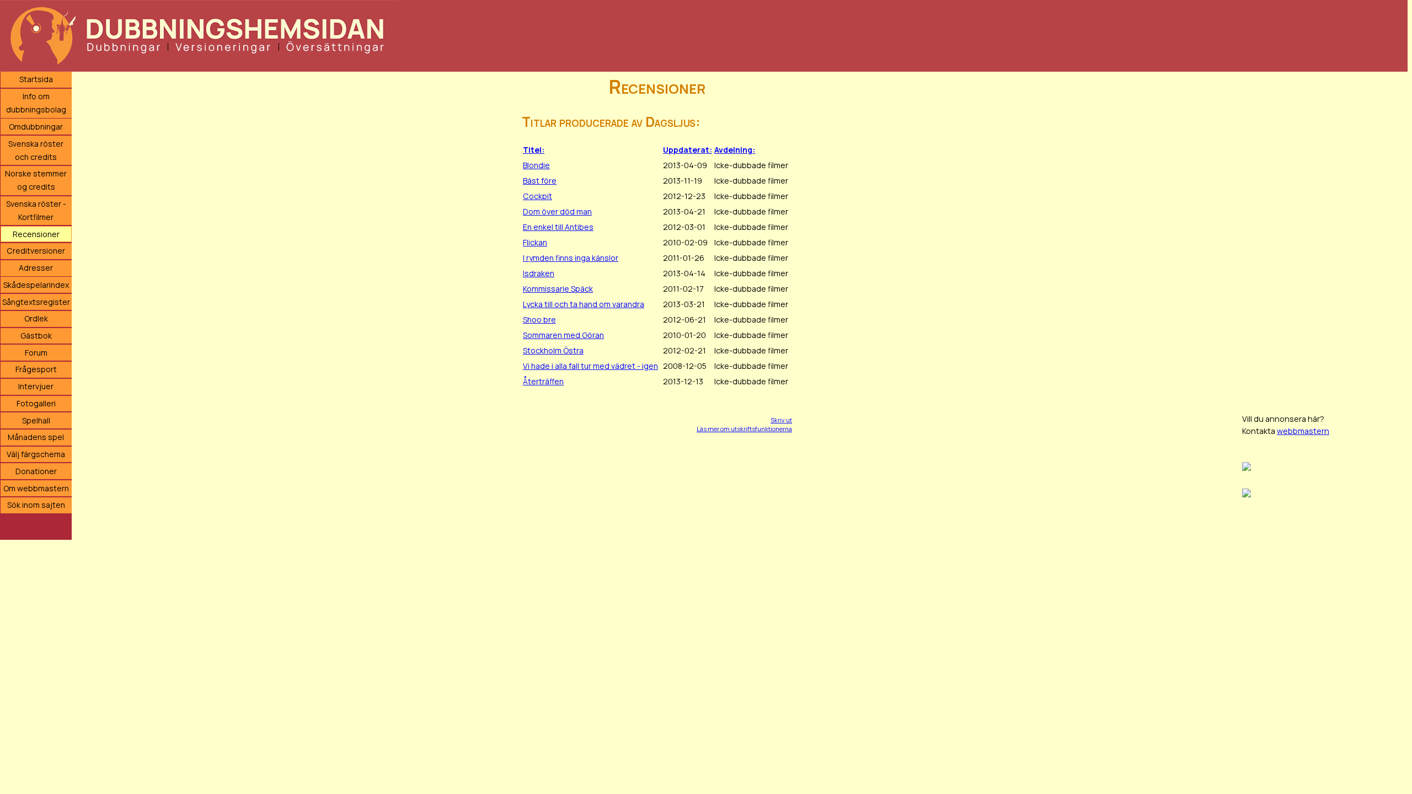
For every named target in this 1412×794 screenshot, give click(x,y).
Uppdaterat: (687, 149)
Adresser (36, 267)
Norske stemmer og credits (36, 180)
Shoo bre (539, 319)
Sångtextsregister (36, 302)
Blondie (536, 165)
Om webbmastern (36, 488)
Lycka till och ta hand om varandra (583, 304)
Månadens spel (36, 437)
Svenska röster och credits (35, 150)
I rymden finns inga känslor (570, 258)
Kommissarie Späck (558, 288)
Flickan (535, 242)
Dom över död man (557, 211)
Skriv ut (781, 420)
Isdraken (538, 273)
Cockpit (537, 196)
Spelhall (36, 420)
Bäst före (540, 180)
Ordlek (36, 318)
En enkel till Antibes (558, 227)
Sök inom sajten (36, 505)
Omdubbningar (36, 126)
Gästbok (36, 335)
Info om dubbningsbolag (36, 103)
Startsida (36, 79)
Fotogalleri (36, 403)
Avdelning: (734, 149)
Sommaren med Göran (563, 335)
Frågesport (36, 369)
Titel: (533, 149)
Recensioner (36, 234)
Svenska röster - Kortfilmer (36, 210)
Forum (36, 352)
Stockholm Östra (553, 350)
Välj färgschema (36, 454)
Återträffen (543, 381)
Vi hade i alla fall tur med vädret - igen (590, 366)
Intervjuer (36, 386)
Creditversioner (36, 250)
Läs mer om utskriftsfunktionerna (744, 429)
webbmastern (1303, 431)
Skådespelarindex (36, 285)
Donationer (36, 471)
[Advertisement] (1325, 237)
